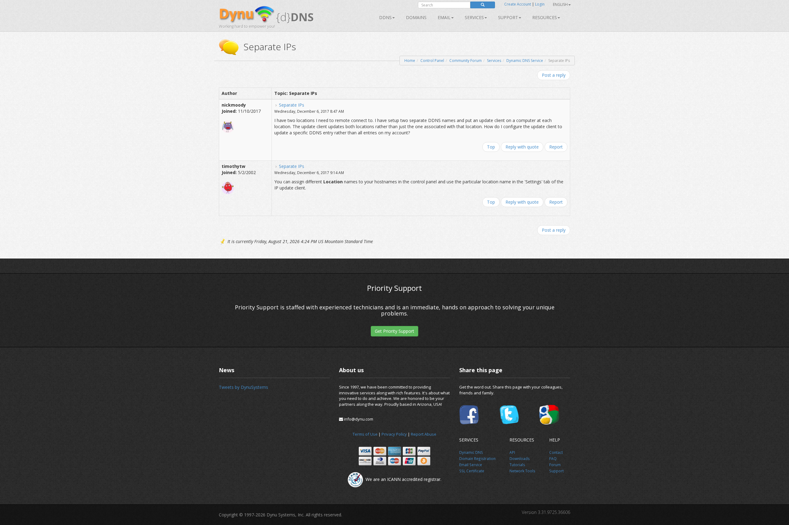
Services (494, 60)
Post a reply (554, 75)
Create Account (517, 4)
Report (556, 147)
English (560, 4)
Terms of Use (365, 434)
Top (491, 147)
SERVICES (474, 17)
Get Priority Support (394, 331)
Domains (416, 17)
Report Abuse (423, 434)
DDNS (385, 17)
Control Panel (432, 60)
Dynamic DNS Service (524, 60)
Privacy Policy (394, 434)
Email (444, 17)
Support (508, 17)
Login (540, 4)
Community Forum (465, 60)
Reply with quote (522, 147)
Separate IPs (291, 105)
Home (409, 60)
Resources (544, 17)
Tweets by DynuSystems (243, 387)
